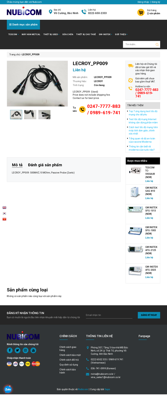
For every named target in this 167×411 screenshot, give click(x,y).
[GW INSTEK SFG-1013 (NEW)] (135, 209)
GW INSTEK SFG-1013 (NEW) (151, 210)
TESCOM (13, 34)
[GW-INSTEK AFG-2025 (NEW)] (135, 270)
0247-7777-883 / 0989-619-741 (104, 109)
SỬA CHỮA (67, 34)
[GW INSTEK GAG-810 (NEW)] (135, 191)
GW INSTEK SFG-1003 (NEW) (151, 230)
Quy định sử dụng (69, 364)
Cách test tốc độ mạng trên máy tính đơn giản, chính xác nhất (143, 130)
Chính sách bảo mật (70, 355)
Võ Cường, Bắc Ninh (66, 13)
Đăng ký (156, 2)
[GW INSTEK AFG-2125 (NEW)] (135, 249)
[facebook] (10, 350)
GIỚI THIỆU (120, 34)
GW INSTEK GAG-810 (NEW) (151, 190)
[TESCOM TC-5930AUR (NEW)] (135, 170)
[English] (4, 208)
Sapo (107, 389)
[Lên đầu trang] (162, 285)
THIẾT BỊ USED (50, 34)
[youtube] (33, 350)
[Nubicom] (24, 10)
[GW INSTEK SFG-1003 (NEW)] (135, 230)
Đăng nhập (143, 2)
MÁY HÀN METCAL (31, 34)
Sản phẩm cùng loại (27, 290)
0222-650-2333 (97, 13)
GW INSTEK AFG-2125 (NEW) (151, 250)
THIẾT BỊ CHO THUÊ (86, 34)
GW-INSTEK (105, 34)
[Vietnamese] (4, 214)
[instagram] (25, 350)
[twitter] (17, 350)
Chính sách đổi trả (69, 359)
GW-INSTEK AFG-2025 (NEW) (151, 269)
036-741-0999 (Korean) (103, 368)
